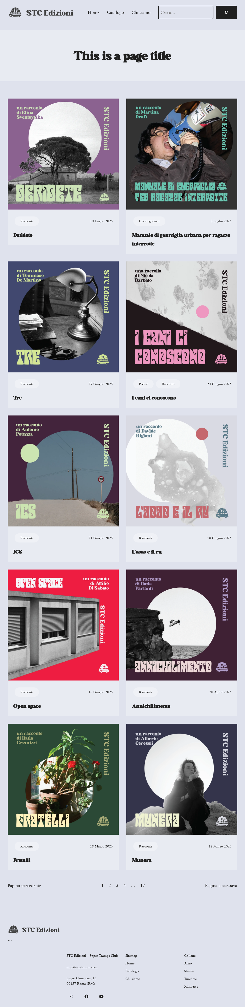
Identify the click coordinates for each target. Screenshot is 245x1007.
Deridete (23, 235)
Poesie (143, 384)
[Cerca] (226, 12)
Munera (141, 860)
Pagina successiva (221, 885)
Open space (27, 706)
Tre (17, 398)
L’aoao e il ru (147, 552)
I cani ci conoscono (154, 398)
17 (142, 885)
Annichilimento (151, 706)
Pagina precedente (24, 885)
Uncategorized (149, 221)
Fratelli (21, 860)
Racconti (26, 221)
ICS (17, 552)
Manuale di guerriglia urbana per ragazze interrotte (181, 239)
